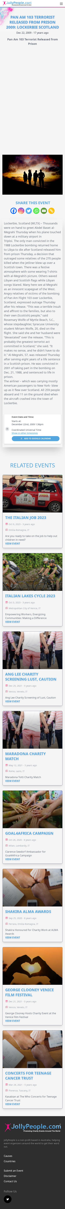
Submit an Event (13, 1170)
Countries (9, 1161)
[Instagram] (21, 211)
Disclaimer (10, 1176)
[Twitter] (29, 211)
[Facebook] (13, 211)
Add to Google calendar (37, 438)
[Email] (44, 211)
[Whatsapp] (36, 211)
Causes (8, 1156)
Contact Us (10, 1181)
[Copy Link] (51, 211)
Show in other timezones (25, 433)
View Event (12, 543)
